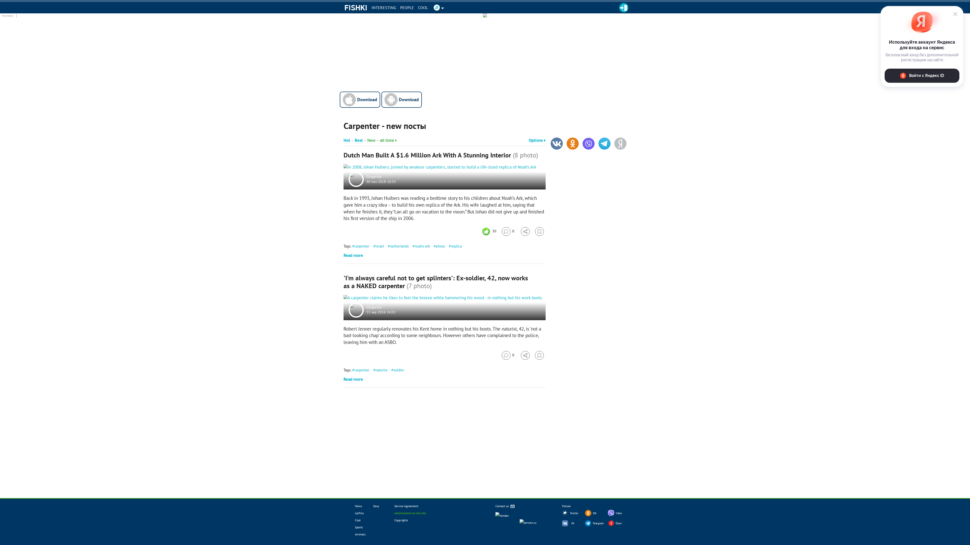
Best (359, 140)
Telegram (598, 523)
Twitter (574, 513)
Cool (423, 7)
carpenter (362, 246)
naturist (381, 370)
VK (572, 523)
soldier (398, 370)
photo (440, 246)
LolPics (359, 513)
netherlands (399, 246)
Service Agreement (406, 506)
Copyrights (401, 520)
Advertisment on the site (410, 513)
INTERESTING (384, 7)
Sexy (376, 506)
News (358, 506)
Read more (353, 255)
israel (379, 246)
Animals (360, 534)
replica (456, 246)
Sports (359, 527)
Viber (619, 513)
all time (387, 140)
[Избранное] (539, 231)
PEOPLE (407, 7)
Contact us (502, 506)
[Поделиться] (525, 231)
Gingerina (373, 177)
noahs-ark (422, 246)
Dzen (619, 523)
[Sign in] (623, 7)
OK (595, 513)
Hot (347, 140)
